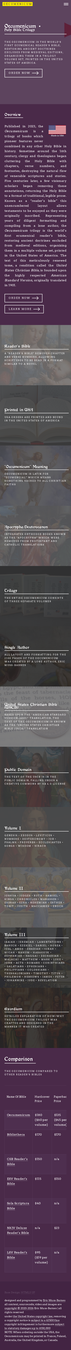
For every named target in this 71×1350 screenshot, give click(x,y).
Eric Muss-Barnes (54, 1300)
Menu (65, 4)
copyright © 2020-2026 (19, 1308)
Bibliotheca (16, 1134)
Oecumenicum (18, 1115)
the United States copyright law (32, 1316)
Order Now (19, 73)
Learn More (20, 309)
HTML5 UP (28, 1292)
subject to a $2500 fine (45, 1320)
